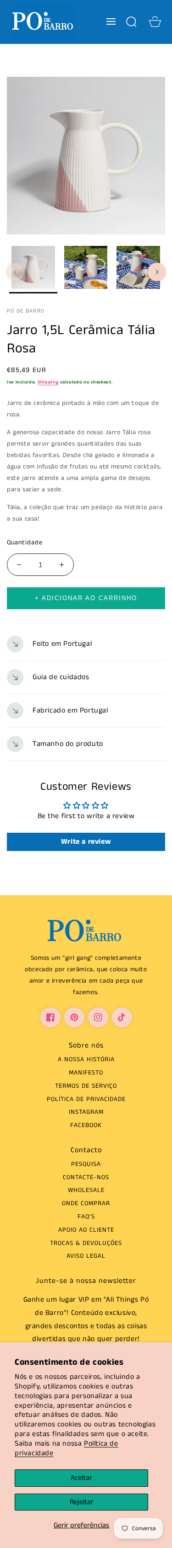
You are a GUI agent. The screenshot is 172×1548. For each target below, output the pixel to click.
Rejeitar (82, 1502)
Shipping (48, 382)
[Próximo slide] (157, 272)
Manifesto (86, 1072)
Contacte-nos (86, 1177)
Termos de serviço (86, 1086)
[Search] (131, 21)
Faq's (86, 1216)
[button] (111, 21)
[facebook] (50, 1017)
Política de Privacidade (86, 1099)
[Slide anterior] (15, 272)
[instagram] (98, 1017)
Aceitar (81, 1478)
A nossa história (86, 1059)
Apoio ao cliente (86, 1229)
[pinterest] (74, 1017)
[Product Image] (86, 155)
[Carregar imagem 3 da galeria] (138, 270)
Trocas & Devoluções (86, 1243)
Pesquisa (86, 1164)
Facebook (86, 1125)
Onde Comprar (86, 1203)
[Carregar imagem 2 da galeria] (86, 270)
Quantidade (25, 542)
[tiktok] (122, 1017)
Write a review (86, 841)
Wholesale (86, 1190)
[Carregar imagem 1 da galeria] (33, 270)
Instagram (86, 1112)
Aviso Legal (86, 1256)
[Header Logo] (42, 21)
